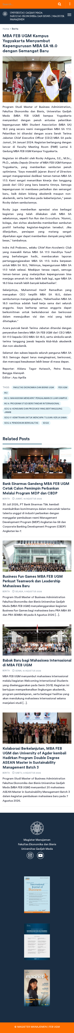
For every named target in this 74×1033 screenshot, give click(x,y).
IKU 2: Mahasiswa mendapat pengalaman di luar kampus (35, 398)
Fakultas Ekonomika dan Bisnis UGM (33, 387)
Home (6, 29)
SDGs (46, 423)
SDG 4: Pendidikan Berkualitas (21, 423)
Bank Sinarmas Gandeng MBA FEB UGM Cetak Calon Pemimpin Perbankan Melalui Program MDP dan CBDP (36, 488)
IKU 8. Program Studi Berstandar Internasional (31, 404)
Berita (15, 29)
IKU (6, 393)
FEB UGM (62, 387)
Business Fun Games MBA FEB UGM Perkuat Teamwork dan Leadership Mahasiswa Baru (33, 581)
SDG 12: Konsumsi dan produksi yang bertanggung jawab (33, 410)
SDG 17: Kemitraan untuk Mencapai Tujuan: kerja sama (35, 418)
